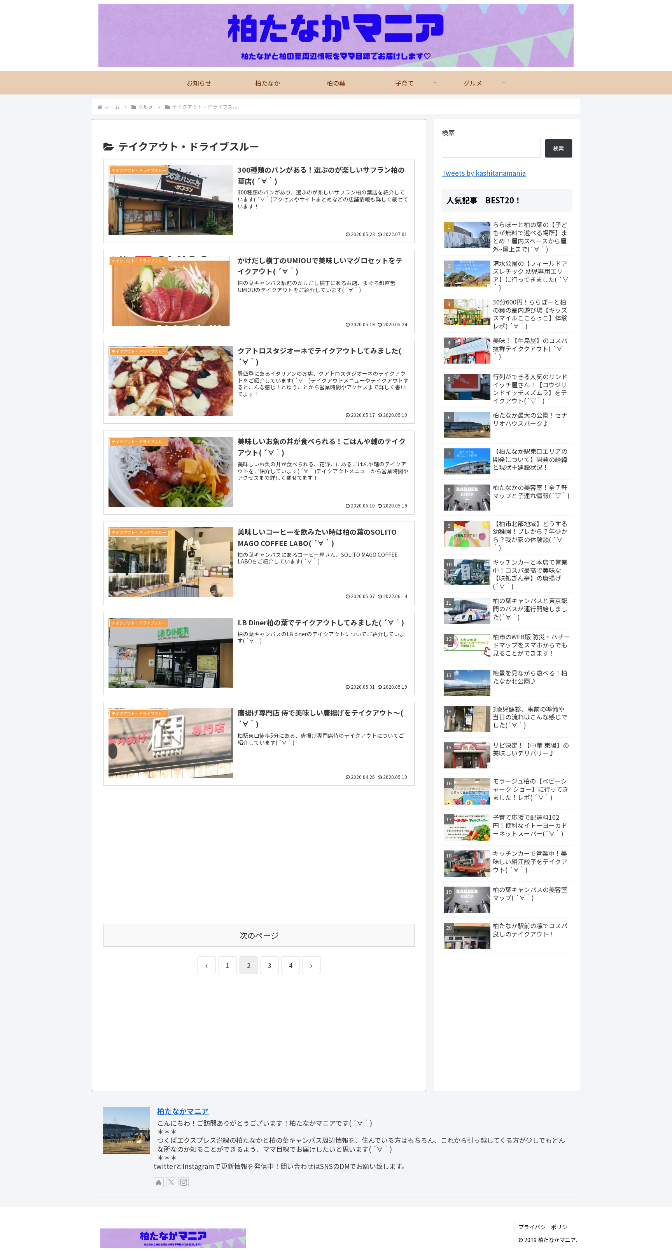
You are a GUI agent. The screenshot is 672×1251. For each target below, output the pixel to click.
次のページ (259, 935)
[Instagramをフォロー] (183, 1182)
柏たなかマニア (183, 1111)
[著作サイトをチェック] (159, 1182)
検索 (448, 132)
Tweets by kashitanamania (484, 173)
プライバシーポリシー (545, 1227)
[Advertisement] (259, 860)
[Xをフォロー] (171, 1182)
